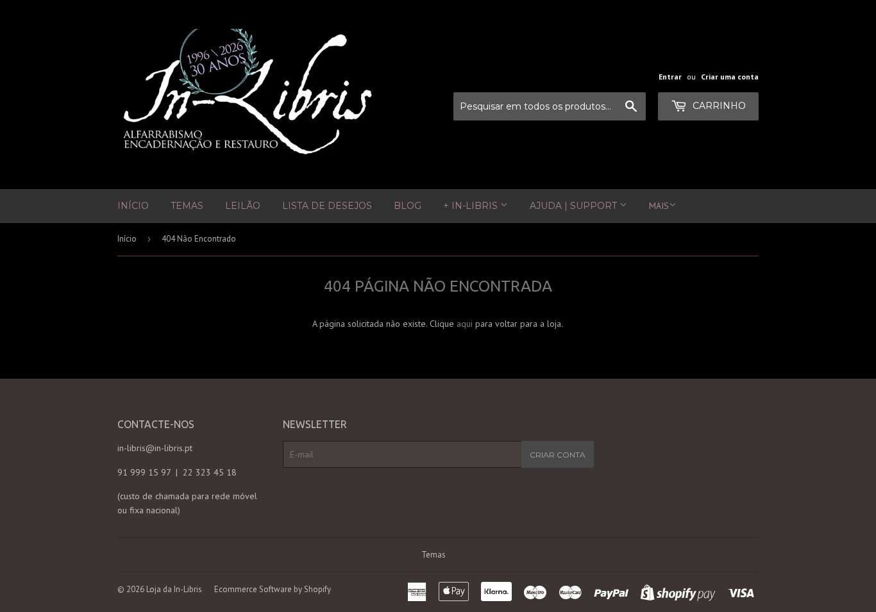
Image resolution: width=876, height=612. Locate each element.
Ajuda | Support (574, 205)
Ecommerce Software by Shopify (272, 589)
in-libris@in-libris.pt (154, 448)
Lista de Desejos (327, 205)
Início (133, 205)
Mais (659, 205)
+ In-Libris (471, 205)
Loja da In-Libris (174, 589)
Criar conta (557, 454)
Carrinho (718, 106)
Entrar (670, 76)
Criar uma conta (730, 76)
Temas (187, 205)
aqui (465, 323)
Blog (407, 205)
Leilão (242, 205)
